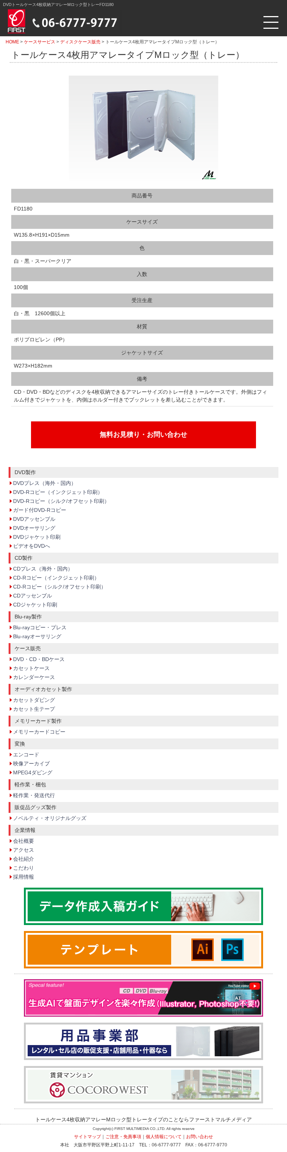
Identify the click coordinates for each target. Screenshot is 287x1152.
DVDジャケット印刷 (37, 537)
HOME (12, 41)
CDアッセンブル (32, 596)
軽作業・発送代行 (34, 795)
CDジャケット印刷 (35, 605)
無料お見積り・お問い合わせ (143, 434)
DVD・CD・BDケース (39, 659)
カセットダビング (34, 700)
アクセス (23, 850)
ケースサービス (39, 41)
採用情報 (23, 877)
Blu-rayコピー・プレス (40, 627)
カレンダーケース (34, 677)
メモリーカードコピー (39, 732)
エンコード (26, 755)
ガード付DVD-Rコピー (39, 510)
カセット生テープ (34, 709)
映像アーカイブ (31, 764)
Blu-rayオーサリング (37, 636)
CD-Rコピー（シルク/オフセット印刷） (59, 587)
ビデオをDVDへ (31, 546)
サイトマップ (87, 1136)
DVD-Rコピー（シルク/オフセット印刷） (61, 501)
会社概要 (23, 841)
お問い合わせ (199, 1136)
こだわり (23, 868)
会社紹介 (23, 859)
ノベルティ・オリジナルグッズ (49, 818)
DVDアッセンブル (34, 519)
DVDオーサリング (34, 528)
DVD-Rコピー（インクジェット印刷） (58, 492)
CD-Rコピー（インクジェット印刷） (56, 578)
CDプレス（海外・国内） (43, 569)
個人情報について (164, 1136)
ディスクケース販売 (80, 41)
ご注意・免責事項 (123, 1136)
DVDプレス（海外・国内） (44, 483)
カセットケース (31, 668)
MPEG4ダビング (32, 772)
